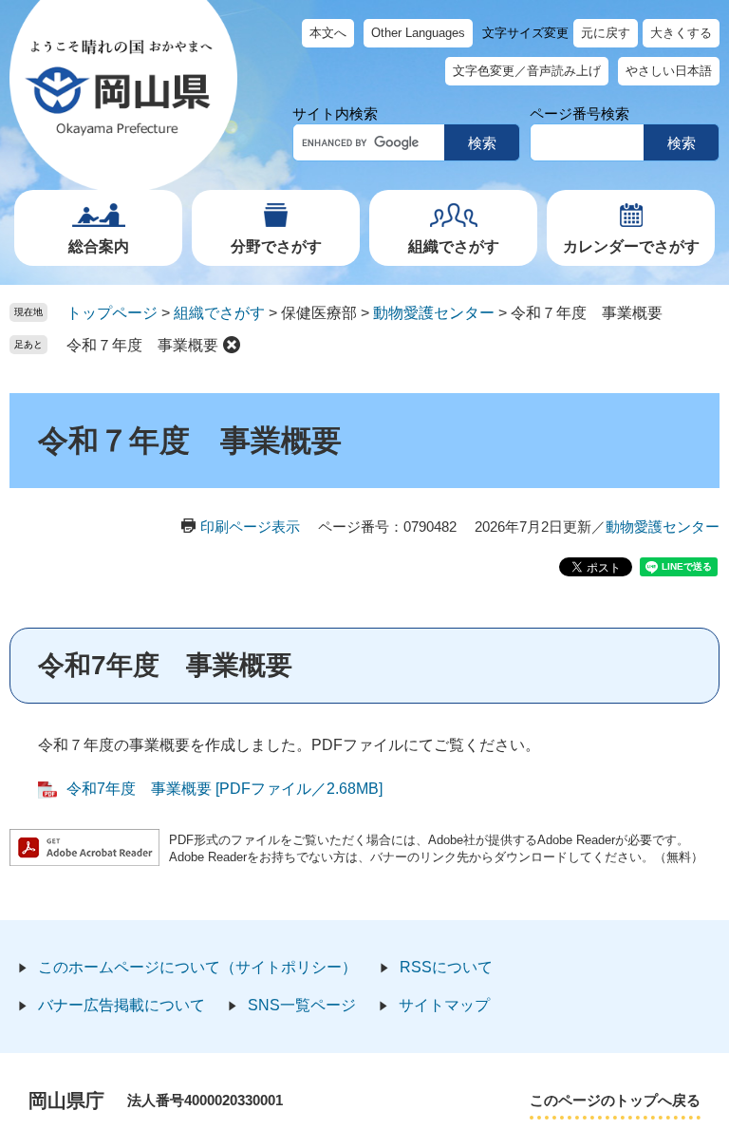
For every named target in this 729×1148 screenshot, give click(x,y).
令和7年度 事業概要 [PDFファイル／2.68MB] (224, 789)
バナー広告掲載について (121, 1005)
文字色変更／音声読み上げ (527, 71)
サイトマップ (444, 1005)
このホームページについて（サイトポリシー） (197, 967)
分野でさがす (276, 246)
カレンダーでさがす (631, 246)
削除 (231, 344)
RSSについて (446, 967)
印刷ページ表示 (250, 526)
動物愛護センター (434, 313)
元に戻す (605, 33)
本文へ (327, 33)
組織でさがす (453, 246)
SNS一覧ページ (302, 1005)
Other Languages (418, 33)
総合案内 (98, 246)
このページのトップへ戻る (615, 1100)
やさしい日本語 (669, 71)
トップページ (112, 313)
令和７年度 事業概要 (142, 345)
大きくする (681, 33)
